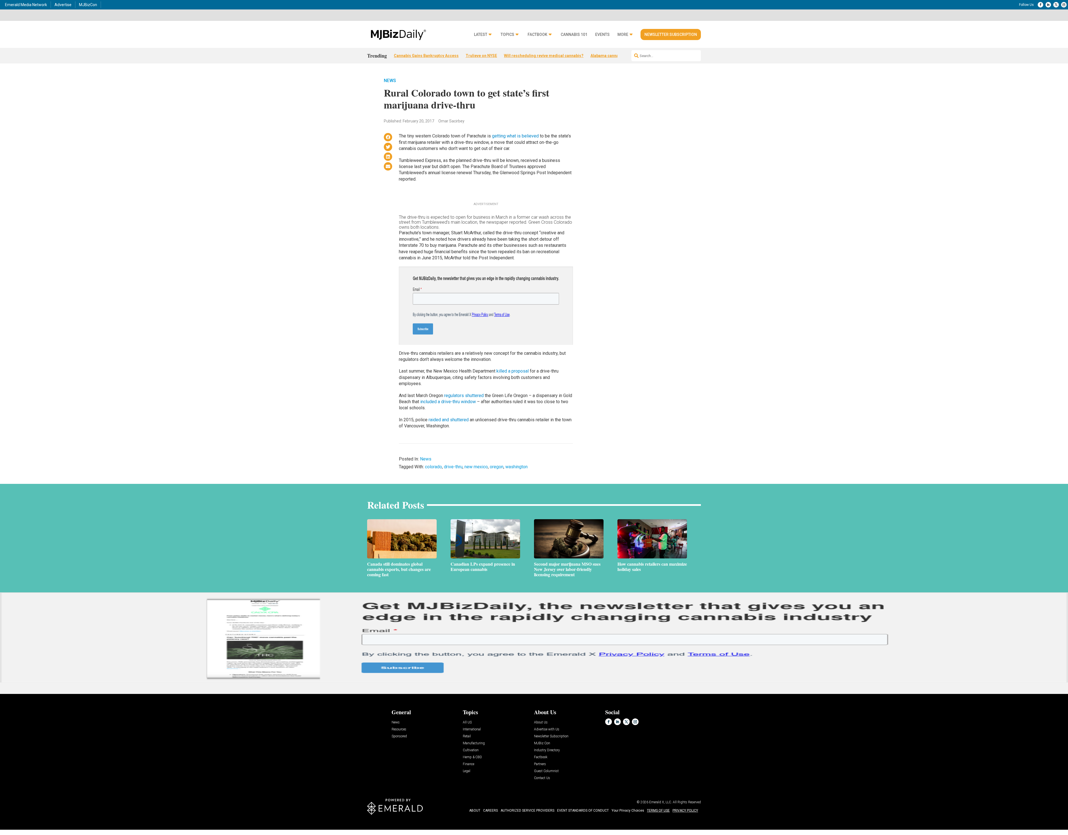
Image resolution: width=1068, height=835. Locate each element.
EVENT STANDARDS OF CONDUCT (583, 810)
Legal (466, 771)
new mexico (476, 466)
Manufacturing (474, 743)
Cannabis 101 (574, 35)
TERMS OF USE (658, 810)
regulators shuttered (464, 395)
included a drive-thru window (448, 401)
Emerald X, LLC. (660, 802)
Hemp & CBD (472, 757)
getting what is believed (515, 136)
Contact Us (542, 778)
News (390, 80)
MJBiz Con (542, 743)
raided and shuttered (449, 419)
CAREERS (490, 810)
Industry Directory (547, 750)
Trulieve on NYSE (481, 55)
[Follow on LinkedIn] (1048, 5)
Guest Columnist (546, 771)
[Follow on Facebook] (1040, 5)
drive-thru (453, 466)
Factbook (537, 35)
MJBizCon (88, 5)
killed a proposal (512, 371)
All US (467, 722)
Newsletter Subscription (670, 34)
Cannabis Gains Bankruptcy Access (426, 55)
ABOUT (474, 810)
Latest (480, 35)
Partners (540, 764)
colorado (433, 466)
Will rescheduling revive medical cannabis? (544, 55)
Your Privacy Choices (628, 810)
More (622, 35)
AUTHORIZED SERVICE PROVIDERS (527, 810)
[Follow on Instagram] (1064, 5)
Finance (468, 764)
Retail (467, 736)
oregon (496, 466)
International (472, 729)
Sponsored (399, 736)
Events (602, 35)
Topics (507, 35)
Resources (399, 729)
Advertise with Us (546, 729)
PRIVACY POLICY (685, 810)
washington (516, 466)
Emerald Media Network (26, 5)
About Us (541, 722)
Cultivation (471, 750)
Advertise (63, 5)
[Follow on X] (1056, 5)
